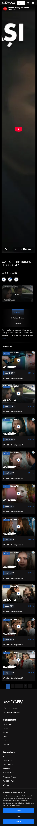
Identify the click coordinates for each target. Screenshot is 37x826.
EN (20, 3)
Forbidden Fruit (8, 781)
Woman (6, 785)
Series (5, 728)
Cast (4, 741)
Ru (4, 756)
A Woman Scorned (10, 777)
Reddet (18, 821)
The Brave (6, 769)
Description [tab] (18, 312)
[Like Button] (10, 279)
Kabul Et (18, 810)
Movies (5, 732)
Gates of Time (8, 761)
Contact (6, 745)
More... (4, 338)
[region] (18, 807)
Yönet (18, 816)
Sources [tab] (18, 324)
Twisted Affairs (8, 773)
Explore (5, 736)
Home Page (7, 724)
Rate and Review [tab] (17, 318)
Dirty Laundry (8, 765)
